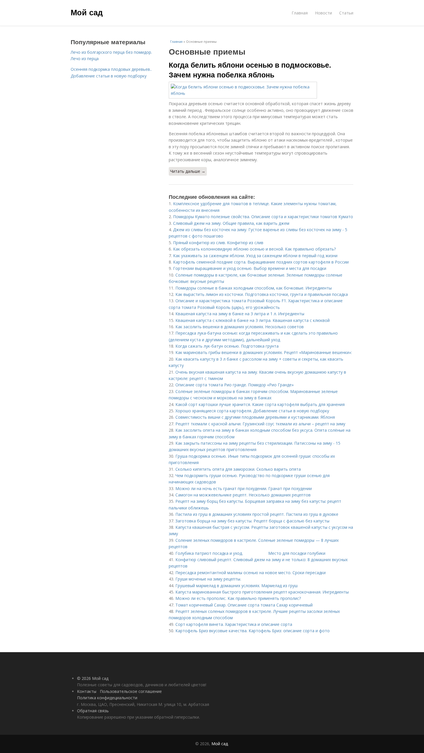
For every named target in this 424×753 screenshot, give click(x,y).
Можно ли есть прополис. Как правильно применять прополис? (238, 598)
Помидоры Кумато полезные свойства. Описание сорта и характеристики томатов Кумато (263, 216)
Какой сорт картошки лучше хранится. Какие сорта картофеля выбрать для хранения (260, 404)
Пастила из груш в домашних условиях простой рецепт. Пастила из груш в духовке (256, 514)
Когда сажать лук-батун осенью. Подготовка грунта (227, 346)
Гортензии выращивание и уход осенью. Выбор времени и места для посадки (249, 268)
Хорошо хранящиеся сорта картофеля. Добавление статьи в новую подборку (252, 410)
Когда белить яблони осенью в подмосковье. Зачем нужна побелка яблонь (250, 70)
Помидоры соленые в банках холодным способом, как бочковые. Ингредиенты (253, 288)
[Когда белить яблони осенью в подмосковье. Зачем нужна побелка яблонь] (261, 90)
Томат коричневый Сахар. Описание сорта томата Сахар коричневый (244, 605)
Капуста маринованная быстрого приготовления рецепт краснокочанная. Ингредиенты (262, 592)
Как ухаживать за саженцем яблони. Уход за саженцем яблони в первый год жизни (255, 255)
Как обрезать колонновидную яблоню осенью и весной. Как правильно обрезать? (254, 249)
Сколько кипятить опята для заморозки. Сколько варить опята (238, 469)
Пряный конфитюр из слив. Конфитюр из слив (218, 242)
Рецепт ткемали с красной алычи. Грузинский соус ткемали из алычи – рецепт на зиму (260, 423)
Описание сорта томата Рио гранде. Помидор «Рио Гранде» (234, 384)
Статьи (346, 13)
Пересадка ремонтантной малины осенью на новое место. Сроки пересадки (250, 572)
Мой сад (87, 12)
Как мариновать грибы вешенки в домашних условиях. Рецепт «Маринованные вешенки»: (263, 352)
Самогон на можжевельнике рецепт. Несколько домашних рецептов (243, 495)
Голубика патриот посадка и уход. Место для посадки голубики (250, 553)
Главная (300, 13)
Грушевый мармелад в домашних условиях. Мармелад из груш (236, 585)
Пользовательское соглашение (131, 691)
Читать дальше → (187, 171)
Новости (323, 13)
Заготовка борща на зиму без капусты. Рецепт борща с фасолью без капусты (252, 521)
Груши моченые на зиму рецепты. (208, 579)
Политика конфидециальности (107, 697)
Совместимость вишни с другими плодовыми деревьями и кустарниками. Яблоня (255, 417)
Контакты (86, 691)
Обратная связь (93, 710)
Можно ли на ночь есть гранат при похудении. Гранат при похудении (243, 488)
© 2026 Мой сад (92, 678)
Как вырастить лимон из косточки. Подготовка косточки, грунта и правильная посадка (261, 294)
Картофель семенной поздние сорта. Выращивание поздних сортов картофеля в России (261, 262)
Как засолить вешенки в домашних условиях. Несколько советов (239, 326)
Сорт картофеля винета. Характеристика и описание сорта (233, 624)
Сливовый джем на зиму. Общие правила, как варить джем (231, 223)
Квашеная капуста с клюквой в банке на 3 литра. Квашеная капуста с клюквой (252, 320)
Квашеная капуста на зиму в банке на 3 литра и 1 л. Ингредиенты (239, 313)
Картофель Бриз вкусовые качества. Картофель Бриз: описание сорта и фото (252, 630)
